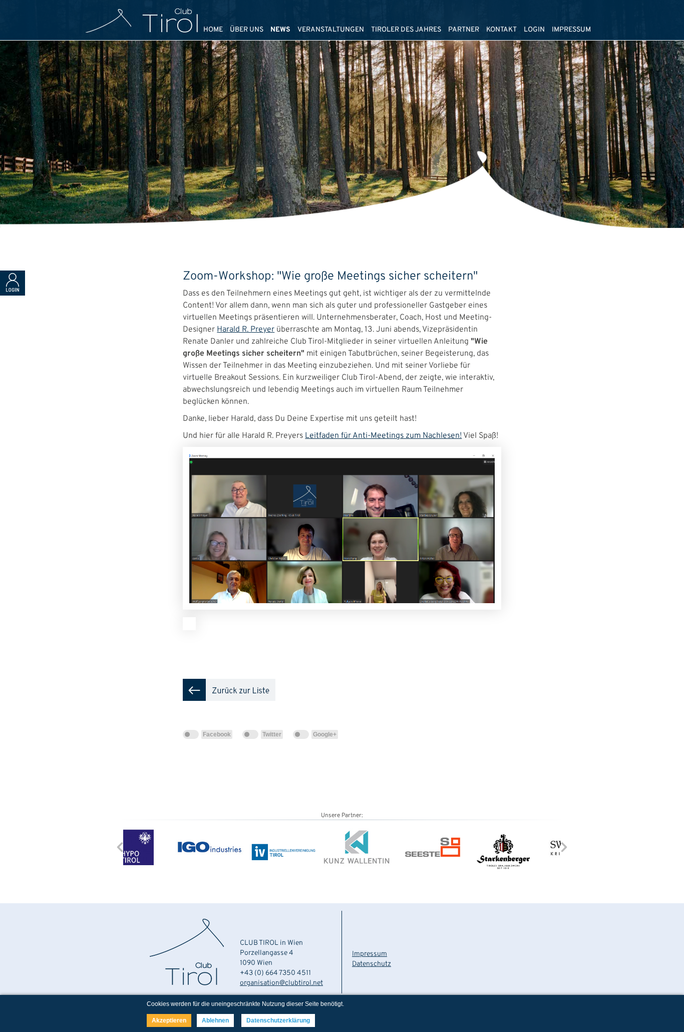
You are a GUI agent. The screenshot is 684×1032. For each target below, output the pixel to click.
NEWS (280, 30)
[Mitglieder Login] (12, 294)
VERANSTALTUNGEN (330, 30)
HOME (213, 30)
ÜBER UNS (246, 30)
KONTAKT (501, 30)
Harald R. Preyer (245, 330)
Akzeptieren (169, 1020)
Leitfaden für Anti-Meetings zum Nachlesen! (383, 436)
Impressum (369, 954)
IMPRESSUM (571, 30)
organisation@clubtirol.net (281, 983)
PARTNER (463, 30)
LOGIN (534, 30)
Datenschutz (371, 964)
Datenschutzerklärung (278, 1020)
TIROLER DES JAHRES (406, 30)
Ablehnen (215, 1020)
